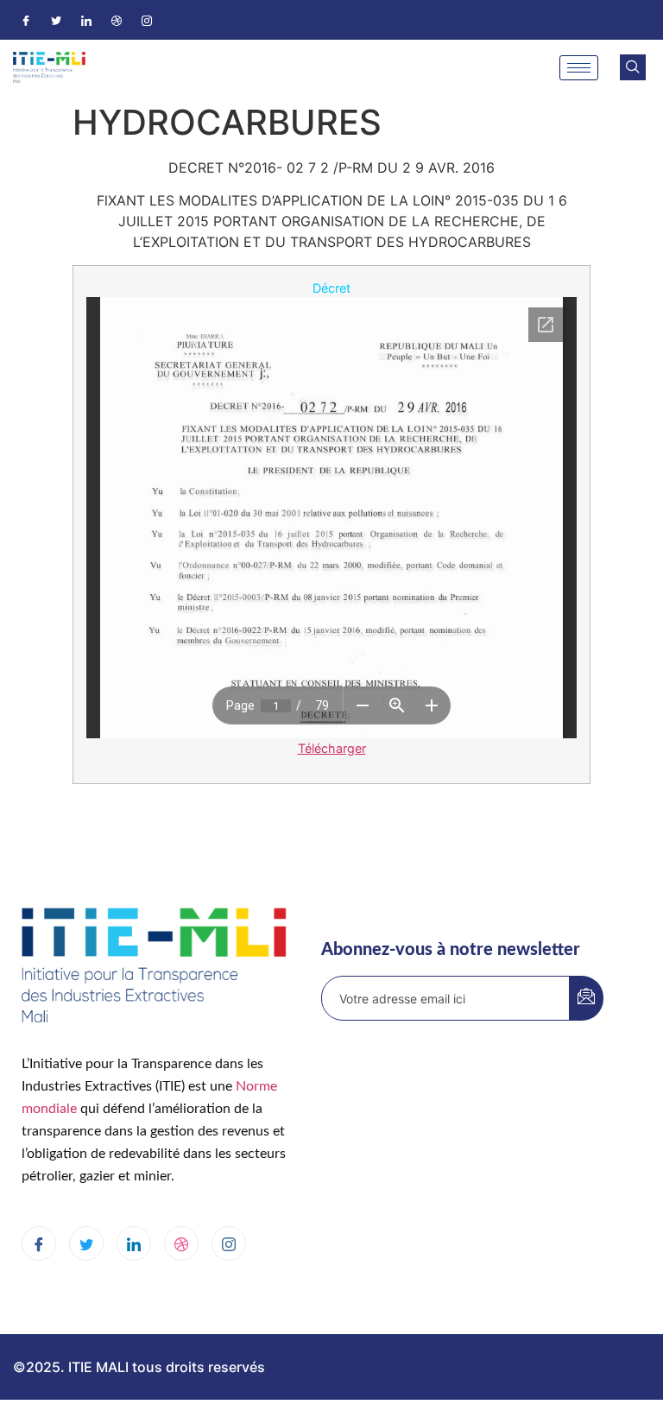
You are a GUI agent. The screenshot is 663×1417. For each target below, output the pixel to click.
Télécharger (332, 748)
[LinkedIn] (86, 20)
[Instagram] (147, 20)
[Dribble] (116, 20)
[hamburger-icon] (578, 67)
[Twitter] (56, 20)
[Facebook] (26, 20)
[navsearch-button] (633, 67)
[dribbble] (181, 1243)
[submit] (586, 998)
